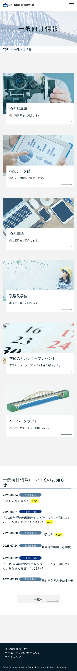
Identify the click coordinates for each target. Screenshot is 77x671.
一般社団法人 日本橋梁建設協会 (18, 5)
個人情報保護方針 (16, 648)
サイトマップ (13, 656)
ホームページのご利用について (24, 652)
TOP (6, 49)
